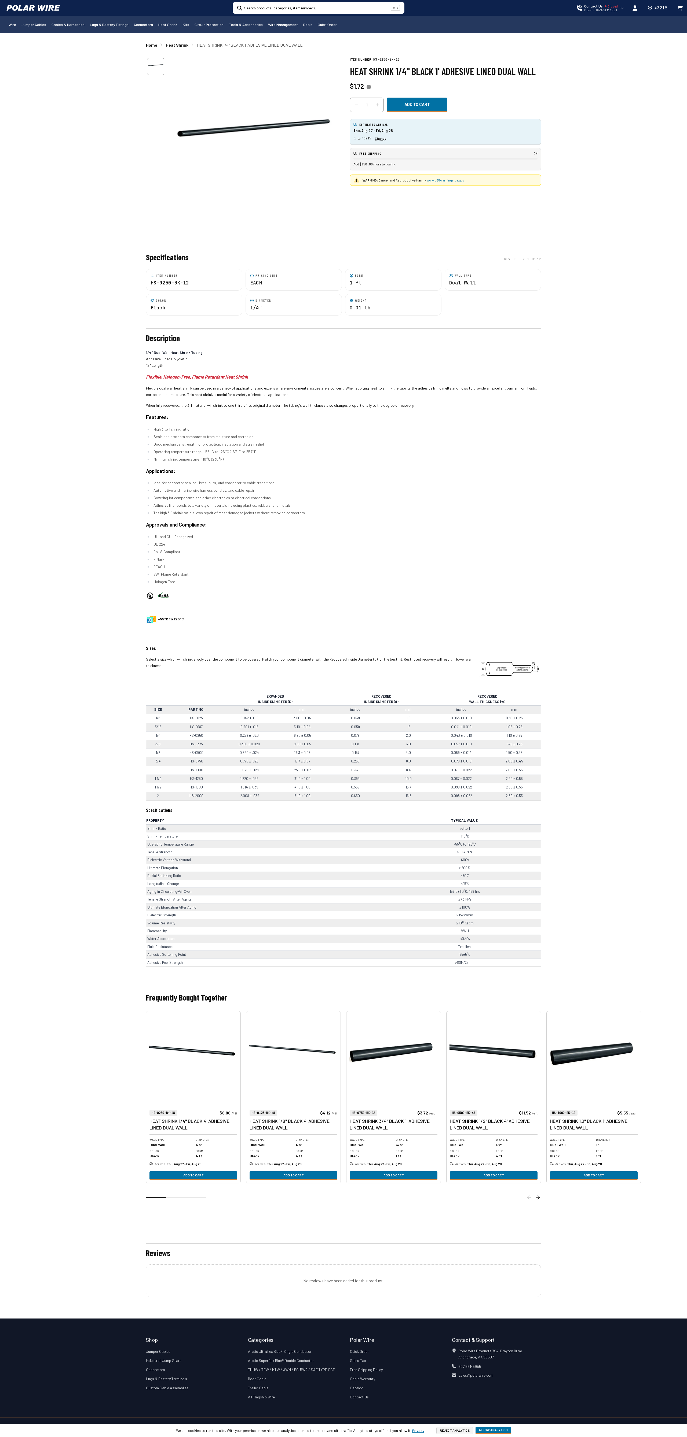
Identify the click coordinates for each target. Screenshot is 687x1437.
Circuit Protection (209, 24)
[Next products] (538, 1197)
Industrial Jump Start (163, 1360)
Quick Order (327, 24)
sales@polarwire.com (475, 1375)
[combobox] (316, 8)
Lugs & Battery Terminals (166, 1378)
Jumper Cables (33, 24)
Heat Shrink (167, 24)
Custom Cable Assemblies (167, 1388)
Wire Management (283, 24)
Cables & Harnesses (68, 24)
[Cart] (680, 8)
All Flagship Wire (261, 1397)
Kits (186, 24)
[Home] (33, 8)
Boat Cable (257, 1378)
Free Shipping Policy (366, 1369)
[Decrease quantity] (356, 105)
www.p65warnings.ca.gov (445, 180)
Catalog (356, 1388)
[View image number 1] (155, 66)
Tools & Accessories (246, 24)
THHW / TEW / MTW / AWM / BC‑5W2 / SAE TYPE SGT (291, 1369)
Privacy (418, 1430)
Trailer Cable (258, 1388)
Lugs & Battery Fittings (109, 24)
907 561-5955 (469, 1366)
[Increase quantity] (377, 105)
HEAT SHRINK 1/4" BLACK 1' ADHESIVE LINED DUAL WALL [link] (249, 44)
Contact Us (359, 1397)
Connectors (143, 24)
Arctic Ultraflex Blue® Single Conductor (280, 1351)
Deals (307, 24)
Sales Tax (358, 1360)
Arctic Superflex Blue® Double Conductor (281, 1360)
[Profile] (635, 8)
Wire (12, 24)
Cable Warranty (362, 1378)
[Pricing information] (369, 87)
